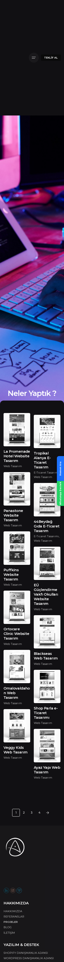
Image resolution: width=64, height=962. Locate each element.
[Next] (47, 813)
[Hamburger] (34, 58)
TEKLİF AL (51, 57)
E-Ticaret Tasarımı (46, 472)
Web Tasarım (13, 466)
